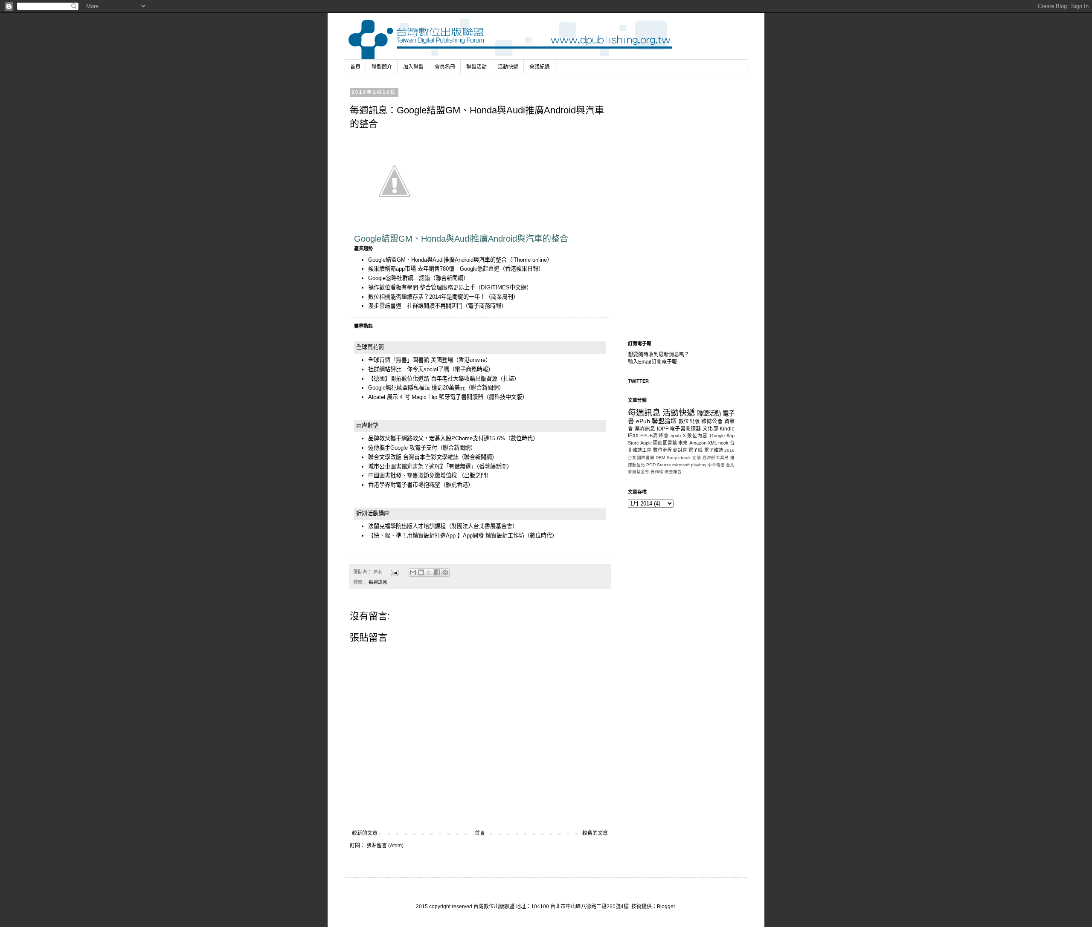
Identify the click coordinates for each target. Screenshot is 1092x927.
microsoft (681, 464)
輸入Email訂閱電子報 (652, 362)
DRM (660, 457)
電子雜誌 (713, 450)
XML (712, 442)
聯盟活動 (476, 67)
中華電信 (716, 464)
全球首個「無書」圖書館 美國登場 (410, 360)
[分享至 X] (429, 572)
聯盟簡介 (382, 67)
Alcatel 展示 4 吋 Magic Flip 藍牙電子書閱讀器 (425, 397)
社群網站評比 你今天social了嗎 (408, 369)
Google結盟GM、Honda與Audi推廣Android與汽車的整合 (437, 260)
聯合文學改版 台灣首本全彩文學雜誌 (413, 457)
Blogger (666, 907)
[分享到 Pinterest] (445, 572)
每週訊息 (378, 582)
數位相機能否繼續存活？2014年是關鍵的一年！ (426, 297)
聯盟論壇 (664, 421)
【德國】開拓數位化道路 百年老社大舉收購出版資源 (432, 378)
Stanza (664, 464)
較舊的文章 (595, 833)
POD (651, 464)
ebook (684, 457)
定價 (696, 457)
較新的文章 (365, 833)
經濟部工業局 (716, 457)
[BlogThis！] (421, 572)
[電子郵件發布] (394, 572)
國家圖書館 (665, 442)
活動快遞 (508, 67)
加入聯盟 (413, 67)
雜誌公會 (712, 422)
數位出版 (689, 422)
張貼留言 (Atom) (385, 846)
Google (717, 435)
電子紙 (695, 450)
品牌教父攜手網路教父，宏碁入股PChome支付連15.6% (436, 438)
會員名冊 (445, 67)
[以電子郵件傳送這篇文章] (413, 572)
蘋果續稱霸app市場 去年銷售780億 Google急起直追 (434, 269)
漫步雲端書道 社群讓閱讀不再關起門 (415, 306)
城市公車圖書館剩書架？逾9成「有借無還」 (422, 466)
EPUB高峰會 (654, 435)
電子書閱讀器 (685, 429)
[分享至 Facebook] (437, 572)
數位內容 (697, 435)
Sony (672, 457)
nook (723, 442)
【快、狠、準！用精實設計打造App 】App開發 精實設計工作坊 (446, 535)
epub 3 (678, 435)
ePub (643, 421)
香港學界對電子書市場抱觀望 (404, 485)
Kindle (727, 429)
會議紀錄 (539, 67)
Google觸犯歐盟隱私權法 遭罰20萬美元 (416, 387)
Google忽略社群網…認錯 (399, 278)
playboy (698, 464)
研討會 (680, 450)
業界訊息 (645, 429)
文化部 (710, 429)
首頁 (355, 67)
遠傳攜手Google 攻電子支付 (402, 448)
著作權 (657, 471)
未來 (683, 442)
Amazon (697, 442)
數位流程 (662, 450)
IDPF (662, 429)
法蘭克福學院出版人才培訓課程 (407, 526)
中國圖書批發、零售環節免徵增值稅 (413, 475)
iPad (633, 436)
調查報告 (673, 471)
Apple (646, 442)
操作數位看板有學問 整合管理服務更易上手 (421, 287)
